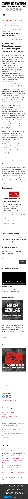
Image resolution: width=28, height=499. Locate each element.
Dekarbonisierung (11, 218)
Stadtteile (4, 475)
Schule (21, 470)
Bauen (14, 450)
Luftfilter (20, 460)
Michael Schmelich (17, 465)
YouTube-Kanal (12, 376)
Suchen (4, 259)
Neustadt (4, 468)
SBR (18, 470)
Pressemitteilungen (6, 31)
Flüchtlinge (17, 455)
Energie (9, 220)
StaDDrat (13, 226)
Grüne (20, 455)
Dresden (4, 220)
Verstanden (7, 497)
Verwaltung (13, 477)
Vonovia (17, 477)
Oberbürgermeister (15, 223)
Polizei (22, 467)
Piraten (18, 467)
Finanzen (12, 456)
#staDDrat (5, 450)
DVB (24, 453)
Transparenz (9, 475)
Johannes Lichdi (18, 29)
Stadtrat (18, 226)
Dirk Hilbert (19, 218)
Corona (21, 450)
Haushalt (23, 455)
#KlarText (19, 378)
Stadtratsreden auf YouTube (9, 400)
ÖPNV (3, 479)
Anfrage (4, 218)
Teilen (24, 39)
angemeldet (10, 251)
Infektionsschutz (6, 458)
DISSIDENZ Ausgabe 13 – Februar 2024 (12, 429)
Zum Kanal (5, 385)
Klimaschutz (15, 460)
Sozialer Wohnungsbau (6, 472)
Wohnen (21, 477)
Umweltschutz (13, 475)
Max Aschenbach (6, 465)
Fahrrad (7, 455)
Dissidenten (12, 453)
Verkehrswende (6, 477)
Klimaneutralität (6, 223)
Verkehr (19, 475)
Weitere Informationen (18, 497)
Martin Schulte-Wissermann (11, 463)
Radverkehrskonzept (5, 470)
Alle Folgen (5, 337)
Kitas (22, 458)
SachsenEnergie (6, 226)
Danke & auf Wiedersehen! (8, 413)
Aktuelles (12, 29)
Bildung (17, 450)
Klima (3, 460)
